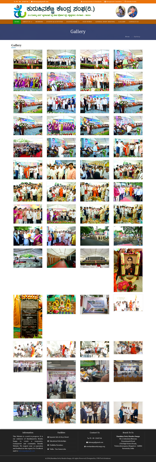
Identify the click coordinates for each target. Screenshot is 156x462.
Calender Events (131, 1)
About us (27, 22)
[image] (28, 59)
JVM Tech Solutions (104, 458)
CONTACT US (134, 22)
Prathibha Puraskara (56, 445)
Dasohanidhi (72, 22)
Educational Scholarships (57, 441)
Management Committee (114, 1)
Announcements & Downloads (92, 1)
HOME (17, 22)
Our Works (87, 22)
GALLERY (122, 22)
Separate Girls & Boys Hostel (59, 437)
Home (127, 36)
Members (39, 22)
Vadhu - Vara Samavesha (57, 449)
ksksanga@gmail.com (27, 451)
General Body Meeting (105, 22)
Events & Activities (54, 22)
